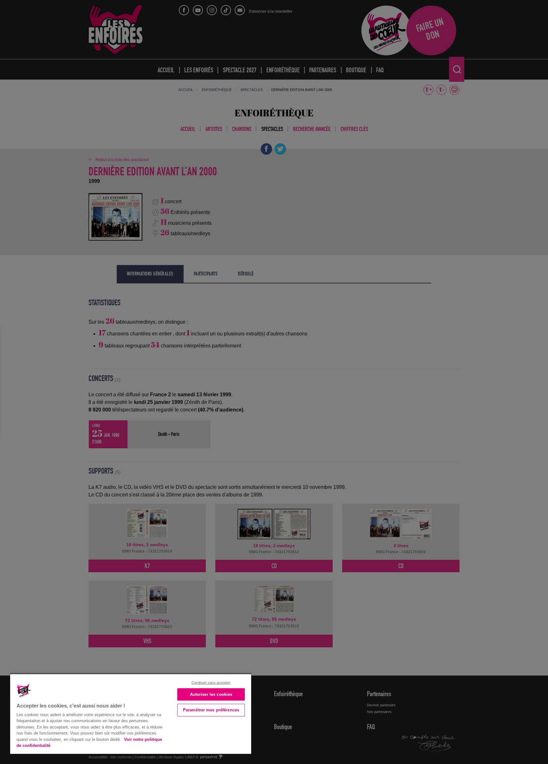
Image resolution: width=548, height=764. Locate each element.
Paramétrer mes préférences (211, 710)
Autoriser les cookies (211, 694)
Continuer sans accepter (211, 682)
